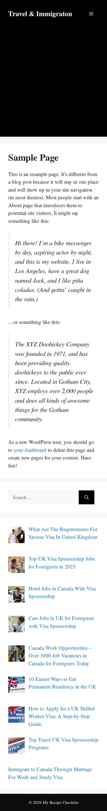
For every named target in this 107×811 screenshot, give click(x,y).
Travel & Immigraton (40, 13)
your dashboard (30, 449)
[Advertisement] (53, 83)
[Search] (86, 497)
